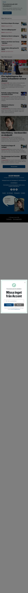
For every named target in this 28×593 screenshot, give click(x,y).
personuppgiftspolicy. (15, 309)
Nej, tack (19, 304)
